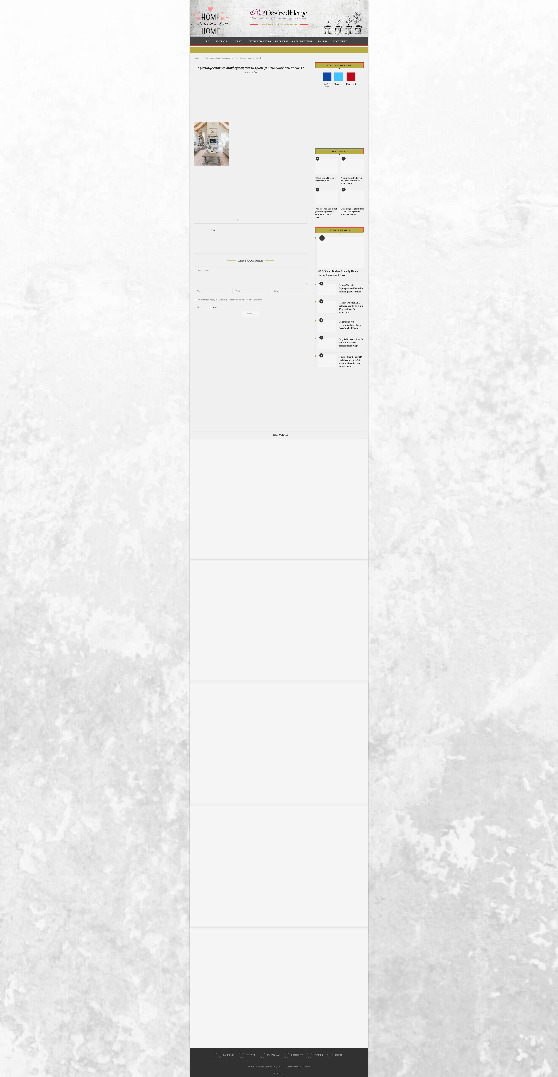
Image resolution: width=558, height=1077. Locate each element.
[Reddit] (289, 30)
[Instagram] (277, 30)
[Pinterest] (281, 30)
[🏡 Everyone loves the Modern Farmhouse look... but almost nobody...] (279, 808)
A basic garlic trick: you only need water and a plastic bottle (351, 181)
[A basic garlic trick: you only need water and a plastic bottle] (352, 166)
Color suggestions (302, 41)
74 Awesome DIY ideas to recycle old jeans (325, 179)
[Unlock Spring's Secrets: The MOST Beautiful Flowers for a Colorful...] (279, 685)
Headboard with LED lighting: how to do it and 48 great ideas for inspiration (351, 307)
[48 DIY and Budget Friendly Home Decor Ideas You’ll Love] (341, 252)
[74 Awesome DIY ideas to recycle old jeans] (326, 166)
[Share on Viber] (259, 220)
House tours (281, 41)
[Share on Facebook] (243, 220)
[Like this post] (239, 220)
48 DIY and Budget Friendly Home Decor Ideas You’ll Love (338, 273)
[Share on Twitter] (245, 220)
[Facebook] (269, 30)
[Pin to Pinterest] (248, 220)
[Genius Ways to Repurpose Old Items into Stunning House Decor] (327, 289)
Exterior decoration (260, 41)
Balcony (322, 41)
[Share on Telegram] (256, 220)
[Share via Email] (262, 220)
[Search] (350, 41)
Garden (238, 41)
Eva (255, 72)
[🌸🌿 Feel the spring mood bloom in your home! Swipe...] (279, 440)
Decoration (222, 41)
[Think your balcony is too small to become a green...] (279, 563)
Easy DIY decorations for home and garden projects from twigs (351, 342)
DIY (208, 41)
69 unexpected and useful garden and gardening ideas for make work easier (326, 213)
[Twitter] (273, 30)
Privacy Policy (339, 41)
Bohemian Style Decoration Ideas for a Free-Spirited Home (350, 325)
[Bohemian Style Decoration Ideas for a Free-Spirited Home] (327, 326)
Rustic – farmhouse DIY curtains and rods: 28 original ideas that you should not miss (351, 362)
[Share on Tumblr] (251, 220)
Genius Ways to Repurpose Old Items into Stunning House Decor (351, 288)
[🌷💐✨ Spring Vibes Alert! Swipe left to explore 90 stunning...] (279, 930)
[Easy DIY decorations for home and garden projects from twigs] (327, 343)
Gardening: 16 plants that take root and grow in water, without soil (352, 212)
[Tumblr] (285, 30)
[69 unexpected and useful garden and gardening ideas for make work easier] (326, 197)
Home (196, 58)
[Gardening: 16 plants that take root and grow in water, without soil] (352, 197)
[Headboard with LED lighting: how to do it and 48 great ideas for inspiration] (327, 307)
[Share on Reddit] (254, 220)
